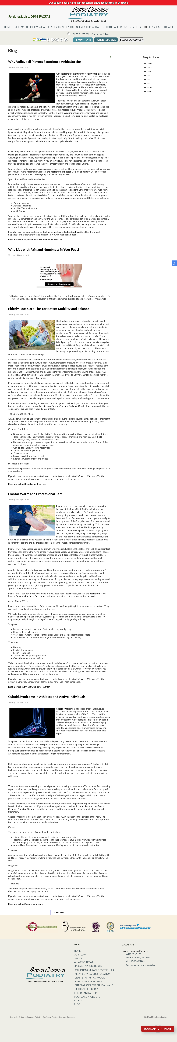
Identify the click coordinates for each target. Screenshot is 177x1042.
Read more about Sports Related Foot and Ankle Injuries (35, 239)
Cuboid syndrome (65, 708)
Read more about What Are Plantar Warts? (29, 686)
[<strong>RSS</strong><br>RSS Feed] (111, 57)
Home (7, 27)
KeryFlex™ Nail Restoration (93, 973)
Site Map (147, 1017)
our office (52, 232)
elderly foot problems (94, 395)
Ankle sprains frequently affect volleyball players (80, 73)
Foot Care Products (118, 27)
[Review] (66, 40)
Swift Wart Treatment (89, 981)
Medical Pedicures (86, 988)
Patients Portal (106, 39)
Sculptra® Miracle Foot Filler (94, 970)
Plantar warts (62, 506)
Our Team (18, 27)
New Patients (83, 39)
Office (30, 27)
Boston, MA (73, 232)
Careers (155, 27)
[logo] (88, 14)
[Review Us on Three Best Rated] (39, 40)
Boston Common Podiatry (77, 171)
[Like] (48, 40)
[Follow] (53, 40)
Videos (137, 27)
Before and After (94, 27)
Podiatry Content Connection (64, 1017)
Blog (145, 27)
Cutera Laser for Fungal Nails (94, 985)
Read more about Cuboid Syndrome (25, 904)
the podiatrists (54, 171)
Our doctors (97, 171)
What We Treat (45, 27)
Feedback (167, 27)
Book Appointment (158, 1028)
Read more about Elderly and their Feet (27, 484)
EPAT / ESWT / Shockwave (90, 977)
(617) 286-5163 (100, 34)
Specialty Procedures (69, 27)
